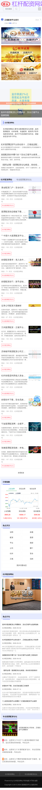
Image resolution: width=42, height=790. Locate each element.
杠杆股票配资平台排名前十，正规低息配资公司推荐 (20, 640)
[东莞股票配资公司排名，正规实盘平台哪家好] (9, 728)
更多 (37, 19)
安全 (31, 553)
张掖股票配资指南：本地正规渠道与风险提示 (21, 447)
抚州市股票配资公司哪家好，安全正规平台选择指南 (20, 114)
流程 (31, 559)
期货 (31, 542)
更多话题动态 (22, 565)
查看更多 (21, 473)
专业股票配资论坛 (8, 205)
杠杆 (11, 553)
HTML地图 (34, 780)
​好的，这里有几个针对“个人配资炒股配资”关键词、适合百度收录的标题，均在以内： (20, 741)
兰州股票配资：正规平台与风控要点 (17, 327)
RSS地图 (26, 780)
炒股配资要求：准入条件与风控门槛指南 (19, 259)
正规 (11, 559)
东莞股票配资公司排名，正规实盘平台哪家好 (30, 728)
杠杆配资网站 (6, 229)
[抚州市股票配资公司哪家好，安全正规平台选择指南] (21, 103)
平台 (11, 542)
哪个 (31, 548)
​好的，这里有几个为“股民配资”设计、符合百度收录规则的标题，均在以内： (21, 750)
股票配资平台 (26, 784)
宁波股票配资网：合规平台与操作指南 (18, 423)
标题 (31, 532)
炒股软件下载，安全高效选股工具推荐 (18, 399)
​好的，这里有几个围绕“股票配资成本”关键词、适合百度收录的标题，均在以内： (21, 760)
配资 (11, 537)
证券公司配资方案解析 (11, 305)
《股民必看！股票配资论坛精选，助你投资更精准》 (20, 670)
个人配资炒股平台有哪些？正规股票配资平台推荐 (19, 701)
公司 (11, 548)
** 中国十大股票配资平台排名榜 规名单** (19, 235)
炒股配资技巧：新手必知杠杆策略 (16, 281)
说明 (11, 532)
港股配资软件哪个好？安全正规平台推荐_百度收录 (20, 655)
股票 (31, 537)
